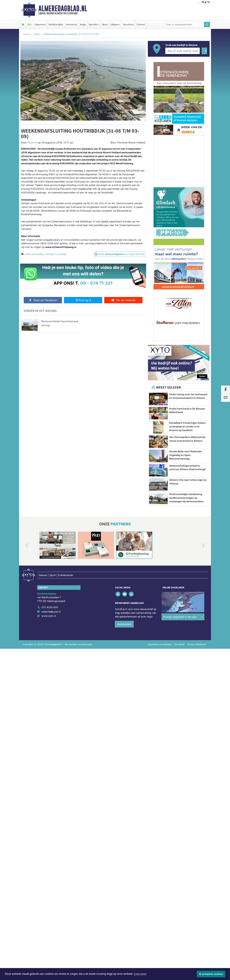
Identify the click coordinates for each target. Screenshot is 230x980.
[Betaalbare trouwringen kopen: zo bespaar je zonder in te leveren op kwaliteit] (158, 427)
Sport (105, 24)
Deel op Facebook (45, 300)
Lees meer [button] (140, 973)
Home (26, 34)
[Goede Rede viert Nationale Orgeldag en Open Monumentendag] (158, 456)
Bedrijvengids (56, 24)
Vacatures (128, 24)
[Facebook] (118, 594)
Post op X (85, 300)
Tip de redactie (126, 300)
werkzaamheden (34, 254)
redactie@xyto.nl (51, 611)
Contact (141, 24)
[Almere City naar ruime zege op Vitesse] (158, 484)
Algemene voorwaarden (160, 644)
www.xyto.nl (49, 615)
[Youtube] (125, 594)
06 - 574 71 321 (96, 283)
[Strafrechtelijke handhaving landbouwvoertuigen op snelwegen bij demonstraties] (158, 498)
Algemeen (40, 24)
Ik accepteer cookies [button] (211, 974)
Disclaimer (179, 644)
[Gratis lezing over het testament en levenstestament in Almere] (158, 399)
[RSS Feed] (131, 594)
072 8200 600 (50, 607)
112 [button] (28, 24)
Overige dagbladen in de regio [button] (180, 616)
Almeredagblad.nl (62, 8)
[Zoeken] (207, 24)
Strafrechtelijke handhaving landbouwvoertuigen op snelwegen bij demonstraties (186, 498)
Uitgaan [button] (115, 24)
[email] (225, 398)
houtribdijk (61, 254)
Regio (83, 24)
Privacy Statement (196, 644)
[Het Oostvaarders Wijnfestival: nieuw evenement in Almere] (158, 441)
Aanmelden (124, 624)
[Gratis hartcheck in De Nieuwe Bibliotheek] (158, 413)
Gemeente (71, 24)
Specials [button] (93, 24)
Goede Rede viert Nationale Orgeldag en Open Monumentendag (185, 455)
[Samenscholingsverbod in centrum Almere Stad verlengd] (158, 470)
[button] (23, 546)
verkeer (49, 254)
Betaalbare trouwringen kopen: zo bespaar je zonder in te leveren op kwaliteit (187, 426)
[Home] (23, 24)
